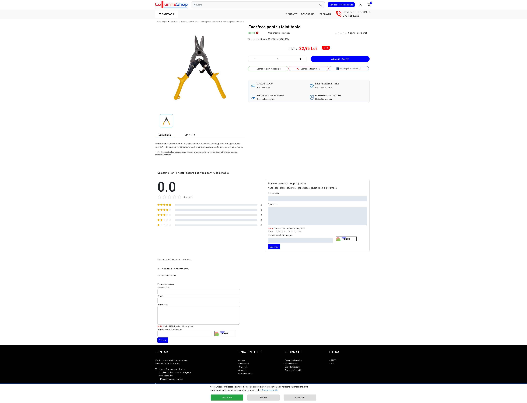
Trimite (162, 340)
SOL (333, 363)
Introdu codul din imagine (280, 235)
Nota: (270, 231)
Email (160, 296)
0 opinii (357, 32)
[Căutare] (322, 5)
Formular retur (246, 373)
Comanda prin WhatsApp (268, 68)
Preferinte (300, 397)
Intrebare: (162, 304)
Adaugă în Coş (338, 59)
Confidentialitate (292, 367)
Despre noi (308, 14)
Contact (291, 14)
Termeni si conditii (293, 370)
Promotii (325, 14)
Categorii (167, 14)
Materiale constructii (189, 21)
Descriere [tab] (165, 134)
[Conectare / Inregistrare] (360, 4)
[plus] (300, 59)
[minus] (255, 59)
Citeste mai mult (270, 390)
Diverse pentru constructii (210, 21)
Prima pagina (162, 21)
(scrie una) (362, 32)
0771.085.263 (351, 15)
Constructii (174, 21)
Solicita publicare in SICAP (350, 68)
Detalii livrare (291, 363)
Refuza (263, 397)
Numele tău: (274, 193)
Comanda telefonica (309, 68)
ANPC (333, 360)
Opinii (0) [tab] (190, 134)
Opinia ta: (272, 204)
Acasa (242, 360)
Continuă (274, 246)
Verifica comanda (341, 4)
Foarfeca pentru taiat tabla (233, 21)
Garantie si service (293, 360)
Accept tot (227, 397)
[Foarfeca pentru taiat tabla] (171, 4)
